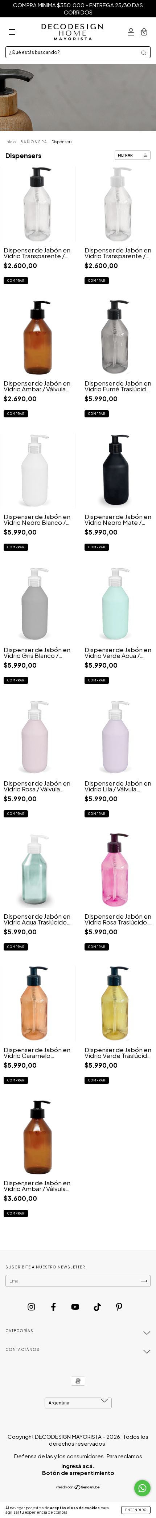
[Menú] (12, 32)
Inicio (10, 142)
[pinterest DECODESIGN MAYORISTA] (119, 1307)
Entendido (136, 1510)
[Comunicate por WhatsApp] (142, 1488)
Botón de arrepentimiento (78, 1472)
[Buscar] (143, 53)
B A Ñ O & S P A (34, 142)
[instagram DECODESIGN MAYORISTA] (32, 1307)
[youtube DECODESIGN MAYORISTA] (75, 1307)
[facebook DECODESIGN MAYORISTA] (54, 1307)
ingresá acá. (78, 1465)
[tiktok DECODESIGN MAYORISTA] (98, 1307)
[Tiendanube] (78, 1488)
